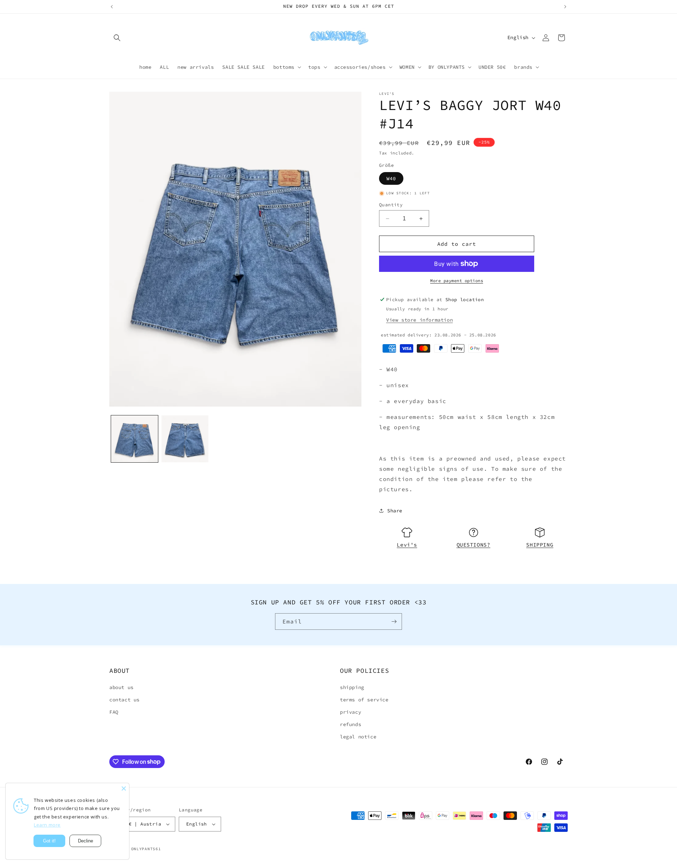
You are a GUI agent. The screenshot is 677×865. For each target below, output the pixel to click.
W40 (391, 178)
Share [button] (394, 510)
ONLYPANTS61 (146, 848)
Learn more (47, 825)
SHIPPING (539, 544)
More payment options (456, 280)
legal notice (358, 736)
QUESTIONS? (473, 544)
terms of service (364, 699)
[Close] (123, 788)
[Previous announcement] (112, 6)
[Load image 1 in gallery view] (134, 438)
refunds (350, 724)
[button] (117, 37)
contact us (124, 699)
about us (121, 687)
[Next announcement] (565, 6)
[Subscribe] (394, 621)
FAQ (113, 712)
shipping (352, 687)
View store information (419, 320)
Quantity (391, 205)
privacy (350, 712)
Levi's (407, 544)
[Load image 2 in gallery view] (184, 438)
